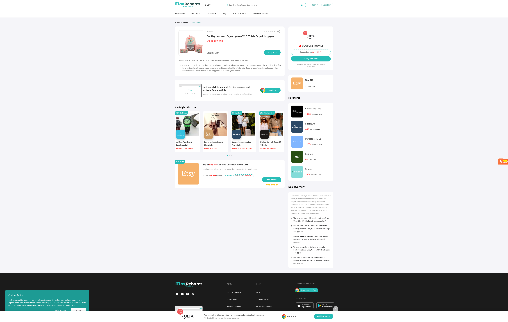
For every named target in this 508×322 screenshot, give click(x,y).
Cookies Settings (60, 310)
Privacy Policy (232, 300)
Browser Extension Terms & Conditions (239, 94)
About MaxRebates (234, 293)
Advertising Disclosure (264, 307)
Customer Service (262, 300)
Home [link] (177, 23)
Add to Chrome (323, 316)
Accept (78, 310)
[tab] (311, 219)
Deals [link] (185, 23)
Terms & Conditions (234, 307)
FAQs (258, 293)
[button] (207, 5)
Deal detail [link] (196, 23)
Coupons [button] (210, 14)
